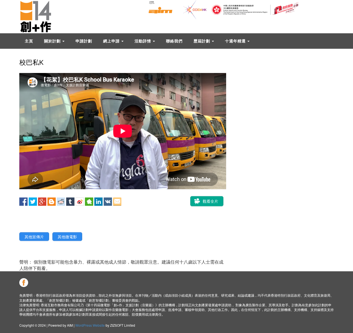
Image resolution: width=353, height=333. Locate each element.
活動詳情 (143, 41)
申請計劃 (84, 41)
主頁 (29, 41)
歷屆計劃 (202, 41)
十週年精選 (236, 41)
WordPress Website (90, 325)
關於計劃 (53, 41)
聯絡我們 (174, 41)
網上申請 (112, 41)
